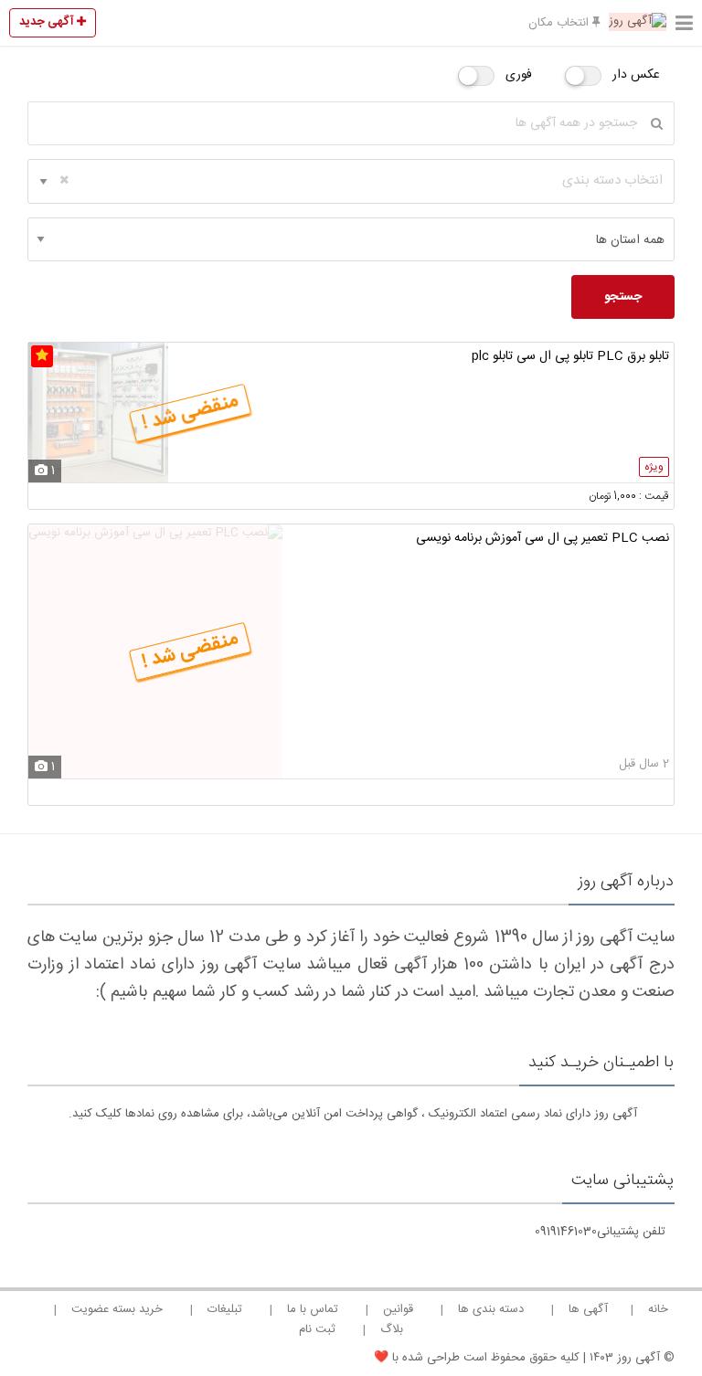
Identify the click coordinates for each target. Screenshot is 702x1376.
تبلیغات (224, 1309)
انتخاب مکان (560, 23)
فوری (518, 75)
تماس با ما (312, 1309)
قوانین (398, 1309)
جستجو (623, 297)
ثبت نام (317, 1329)
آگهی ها (588, 1309)
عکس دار (636, 75)
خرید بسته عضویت (117, 1309)
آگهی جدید (48, 22)
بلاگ (391, 1329)
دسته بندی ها (491, 1309)
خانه (658, 1309)
